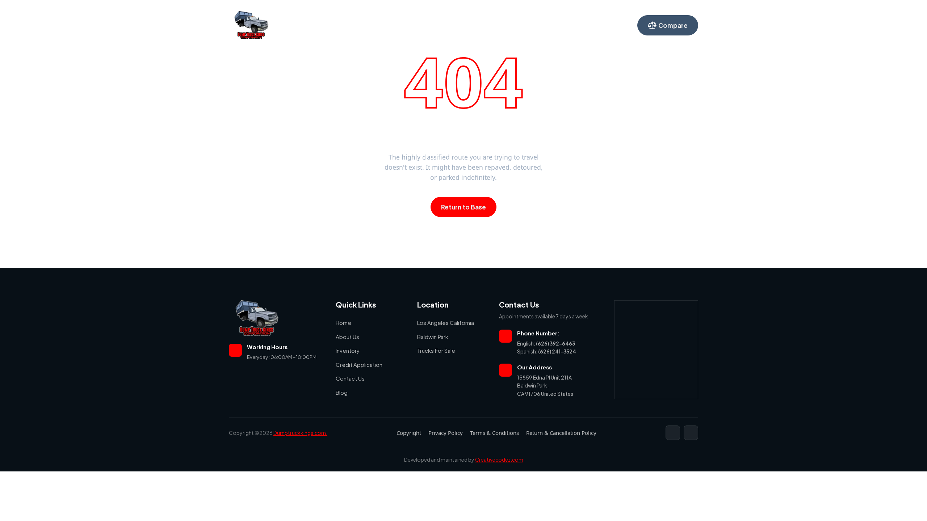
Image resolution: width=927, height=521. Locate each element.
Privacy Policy (445, 432)
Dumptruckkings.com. (300, 432)
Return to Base (463, 207)
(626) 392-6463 (555, 343)
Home (358, 25)
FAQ (556, 25)
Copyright (409, 432)
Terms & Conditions (494, 432)
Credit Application (473, 25)
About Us (389, 25)
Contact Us (523, 25)
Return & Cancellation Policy (561, 432)
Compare (673, 25)
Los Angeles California (445, 322)
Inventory (425, 25)
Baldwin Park (432, 336)
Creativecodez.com (499, 459)
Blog (342, 392)
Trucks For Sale (436, 350)
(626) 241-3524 (557, 351)
